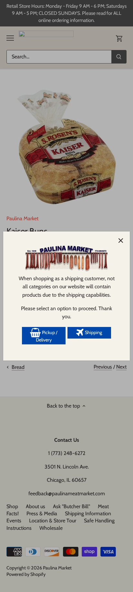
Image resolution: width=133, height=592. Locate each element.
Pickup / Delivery (46, 336)
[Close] (121, 240)
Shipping (93, 332)
